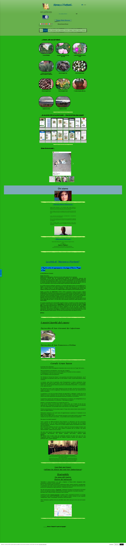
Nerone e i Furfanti (63, 4)
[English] (43, 24)
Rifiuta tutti (116, 544)
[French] (49, 24)
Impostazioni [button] (111, 544)
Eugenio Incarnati (54, 494)
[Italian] (40, 24)
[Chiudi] (124, 544)
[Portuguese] (52, 24)
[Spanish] (46, 24)
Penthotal (58, 489)
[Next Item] (73, 164)
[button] (76, 13)
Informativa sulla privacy (42, 544)
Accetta (121, 544)
